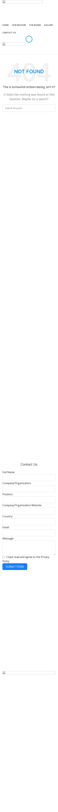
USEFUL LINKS (9, 654)
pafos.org (7, 603)
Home (5, 628)
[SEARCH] (52, 108)
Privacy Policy (9, 665)
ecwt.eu (6, 614)
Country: (7, 516)
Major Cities (8, 581)
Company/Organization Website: (22, 505)
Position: (7, 494)
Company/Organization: (16, 483)
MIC (4, 587)
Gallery (6, 639)
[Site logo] (22, 10)
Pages (5, 623)
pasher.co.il (8, 592)
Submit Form (15, 566)
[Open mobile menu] (29, 39)
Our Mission (8, 634)
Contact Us (8, 645)
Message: (8, 538)
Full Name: (8, 472)
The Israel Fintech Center (15, 598)
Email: (5, 527)
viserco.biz (7, 609)
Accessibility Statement (14, 659)
